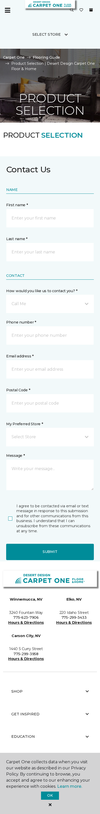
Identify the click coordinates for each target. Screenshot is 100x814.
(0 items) (91, 10)
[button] (72, 10)
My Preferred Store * (24, 424)
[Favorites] (81, 10)
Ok (50, 795)
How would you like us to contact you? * (41, 291)
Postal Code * (18, 390)
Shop (17, 691)
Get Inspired (25, 714)
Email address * (20, 356)
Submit (50, 551)
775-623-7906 (26, 617)
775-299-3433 (74, 617)
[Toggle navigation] (7, 10)
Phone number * (21, 322)
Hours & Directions (26, 622)
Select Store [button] (46, 34)
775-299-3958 (26, 654)
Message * (15, 455)
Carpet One (14, 57)
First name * (17, 205)
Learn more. (69, 786)
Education (23, 736)
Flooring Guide (46, 57)
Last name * (16, 239)
